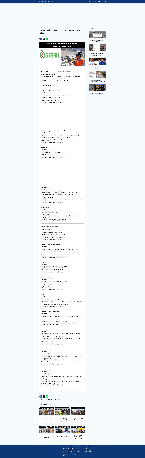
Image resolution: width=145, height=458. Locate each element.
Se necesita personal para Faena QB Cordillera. (71, 446)
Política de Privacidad (88, 449)
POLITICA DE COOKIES (88, 451)
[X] (44, 39)
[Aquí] (61, 102)
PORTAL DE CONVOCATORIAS (47, 1)
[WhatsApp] (47, 39)
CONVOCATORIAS (102, 1)
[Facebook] (40, 39)
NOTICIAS (94, 1)
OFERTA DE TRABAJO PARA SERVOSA (77, 400)
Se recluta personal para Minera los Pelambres (70, 448)
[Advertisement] (72, 15)
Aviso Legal (86, 453)
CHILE (89, 1)
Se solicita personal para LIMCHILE (68, 449)
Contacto (85, 448)
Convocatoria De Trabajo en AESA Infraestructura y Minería (50, 400)
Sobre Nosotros (87, 446)
